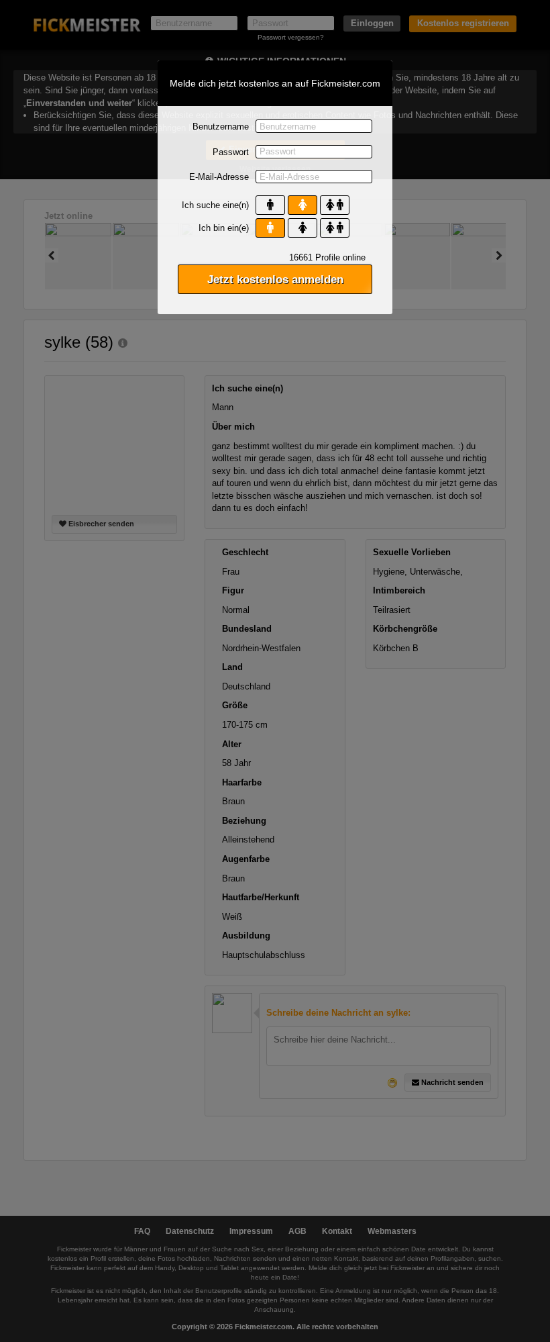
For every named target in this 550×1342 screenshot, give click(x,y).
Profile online (327, 257)
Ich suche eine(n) (215, 205)
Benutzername (220, 127)
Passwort (231, 152)
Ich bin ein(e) (224, 228)
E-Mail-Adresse (219, 177)
